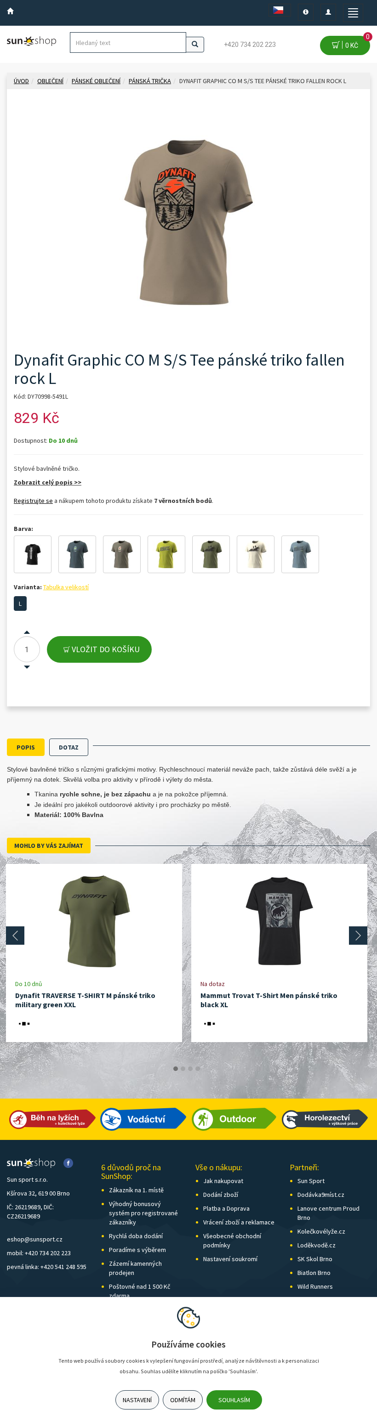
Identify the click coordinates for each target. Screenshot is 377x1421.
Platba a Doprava (226, 1208)
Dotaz (69, 747)
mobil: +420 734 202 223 (39, 1253)
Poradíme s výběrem (137, 1250)
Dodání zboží (220, 1194)
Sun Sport (311, 1181)
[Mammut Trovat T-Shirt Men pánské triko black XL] (280, 921)
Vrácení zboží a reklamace (238, 1222)
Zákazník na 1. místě (136, 1190)
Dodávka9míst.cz (320, 1194)
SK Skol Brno (314, 1259)
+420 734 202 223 (250, 44)
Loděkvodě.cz (316, 1245)
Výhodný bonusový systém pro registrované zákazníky (143, 1213)
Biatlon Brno (314, 1273)
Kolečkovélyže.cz (321, 1231)
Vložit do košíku (105, 649)
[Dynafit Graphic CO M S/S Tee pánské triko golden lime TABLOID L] (166, 554)
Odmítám (182, 1400)
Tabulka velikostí (66, 587)
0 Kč (356, 42)
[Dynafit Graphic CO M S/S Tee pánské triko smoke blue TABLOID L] (300, 554)
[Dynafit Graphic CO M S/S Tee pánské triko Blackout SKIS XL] (32, 554)
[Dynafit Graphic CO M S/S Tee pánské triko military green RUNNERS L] (211, 554)
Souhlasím (234, 1400)
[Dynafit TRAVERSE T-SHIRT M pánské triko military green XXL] (94, 921)
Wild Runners (315, 1286)
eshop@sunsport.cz (35, 1239)
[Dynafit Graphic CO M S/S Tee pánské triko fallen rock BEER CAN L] (122, 554)
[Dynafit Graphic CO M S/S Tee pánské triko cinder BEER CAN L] (77, 554)
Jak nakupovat (223, 1181)
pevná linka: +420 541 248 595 (46, 1267)
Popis (26, 747)
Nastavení (137, 1400)
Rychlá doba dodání (136, 1236)
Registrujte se (33, 500)
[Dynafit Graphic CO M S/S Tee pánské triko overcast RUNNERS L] (255, 554)
